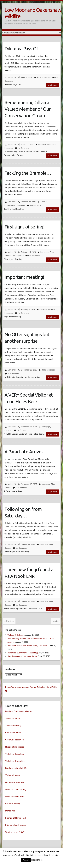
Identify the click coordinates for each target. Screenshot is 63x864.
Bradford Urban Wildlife (16, 768)
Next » (56, 621)
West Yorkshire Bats (14, 796)
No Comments (23, 148)
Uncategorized (18, 256)
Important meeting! (24, 277)
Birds (39, 78)
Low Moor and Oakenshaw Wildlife (33, 13)
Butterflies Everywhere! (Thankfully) (22, 653)
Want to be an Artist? (14, 832)
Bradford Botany (12, 803)
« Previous (9, 621)
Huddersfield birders (14, 747)
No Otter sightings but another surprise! (27, 338)
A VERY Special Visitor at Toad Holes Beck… (29, 398)
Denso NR (10, 811)
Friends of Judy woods (15, 825)
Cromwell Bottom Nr (14, 740)
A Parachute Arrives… (26, 451)
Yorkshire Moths (12, 718)
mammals (8, 430)
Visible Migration (13, 775)
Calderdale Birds (13, 732)
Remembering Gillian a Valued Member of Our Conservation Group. (28, 109)
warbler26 (12, 78)
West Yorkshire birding (15, 789)
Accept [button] (26, 860)
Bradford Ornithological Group (19, 711)
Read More (36, 860)
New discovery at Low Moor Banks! (22, 656)
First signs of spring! (24, 226)
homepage (46, 78)
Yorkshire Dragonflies (15, 761)
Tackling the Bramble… (28, 173)
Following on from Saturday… (23, 512)
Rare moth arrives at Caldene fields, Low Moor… (28, 646)
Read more (52, 85)
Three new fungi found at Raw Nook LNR (30, 573)
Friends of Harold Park (15, 818)
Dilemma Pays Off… (24, 48)
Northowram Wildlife (14, 782)
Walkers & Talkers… (16, 635)
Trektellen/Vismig (13, 725)
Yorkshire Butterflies (14, 754)
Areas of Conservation (47, 145)
